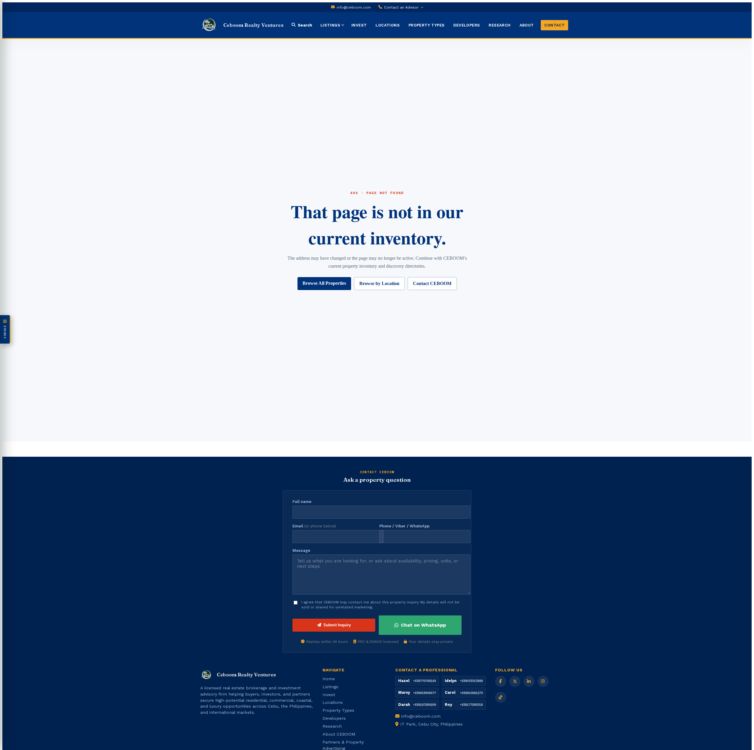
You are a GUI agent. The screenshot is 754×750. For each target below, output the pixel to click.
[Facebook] (500, 681)
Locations (388, 25)
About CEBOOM (339, 734)
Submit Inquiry (337, 625)
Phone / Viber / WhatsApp (404, 526)
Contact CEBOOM (432, 283)
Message (301, 550)
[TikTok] (500, 697)
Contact (554, 25)
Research (499, 25)
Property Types (427, 25)
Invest (359, 25)
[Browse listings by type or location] (343, 25)
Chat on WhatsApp (423, 625)
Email (314, 526)
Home (329, 678)
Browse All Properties (324, 283)
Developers (466, 25)
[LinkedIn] (529, 681)
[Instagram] (543, 681)
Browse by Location (379, 283)
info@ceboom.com (354, 7)
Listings (330, 25)
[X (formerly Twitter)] (514, 681)
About (527, 25)
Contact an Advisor (401, 7)
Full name (301, 501)
